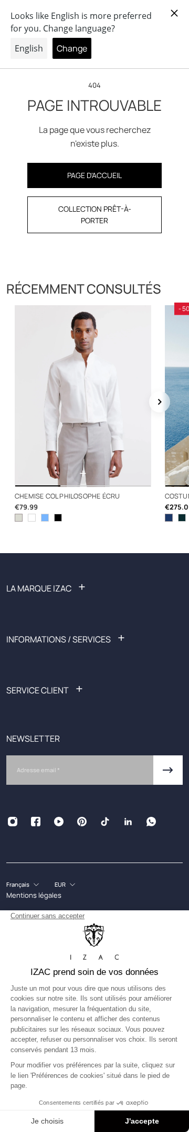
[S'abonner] (168, 770)
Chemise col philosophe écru (67, 496)
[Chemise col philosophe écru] (83, 396)
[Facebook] (35, 821)
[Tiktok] (105, 821)
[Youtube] (58, 821)
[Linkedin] (128, 821)
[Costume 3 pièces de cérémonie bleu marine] (169, 518)
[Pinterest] (81, 821)
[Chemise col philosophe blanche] (32, 518)
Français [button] (17, 884)
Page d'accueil (94, 175)
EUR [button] (60, 884)
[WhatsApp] (151, 821)
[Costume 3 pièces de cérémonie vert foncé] (182, 518)
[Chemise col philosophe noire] (58, 518)
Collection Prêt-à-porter (94, 214)
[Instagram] (12, 821)
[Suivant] (159, 401)
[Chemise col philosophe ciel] (45, 518)
